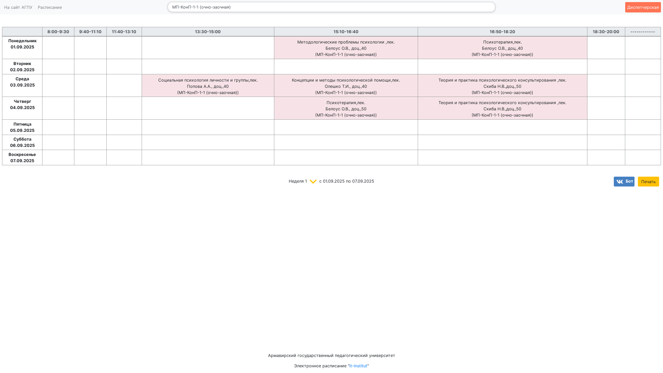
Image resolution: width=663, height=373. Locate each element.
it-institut (358, 365)
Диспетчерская (643, 7)
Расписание (50, 7)
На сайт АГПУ (18, 7)
